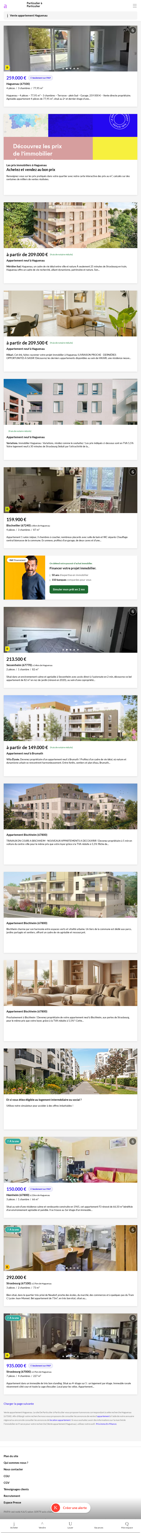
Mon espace (127, 1527)
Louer (70, 1527)
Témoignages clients (16, 1489)
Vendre (42, 1527)
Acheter (14, 1527)
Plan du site (11, 1456)
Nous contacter (13, 1469)
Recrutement (12, 1495)
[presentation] (7, 49)
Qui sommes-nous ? (16, 1462)
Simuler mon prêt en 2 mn (69, 589)
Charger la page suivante (19, 1403)
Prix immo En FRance (106, 1424)
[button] (63, 67)
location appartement (60, 1420)
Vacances (98, 1527)
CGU (7, 1476)
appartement (103, 1416)
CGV (7, 1482)
